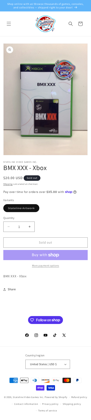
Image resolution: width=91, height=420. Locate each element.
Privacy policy (50, 403)
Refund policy (79, 397)
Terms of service (47, 410)
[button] (9, 24)
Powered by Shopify (56, 397)
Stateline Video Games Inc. (28, 397)
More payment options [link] (45, 265)
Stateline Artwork (23, 209)
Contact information (26, 403)
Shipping (8, 184)
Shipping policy (72, 403)
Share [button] (12, 289)
